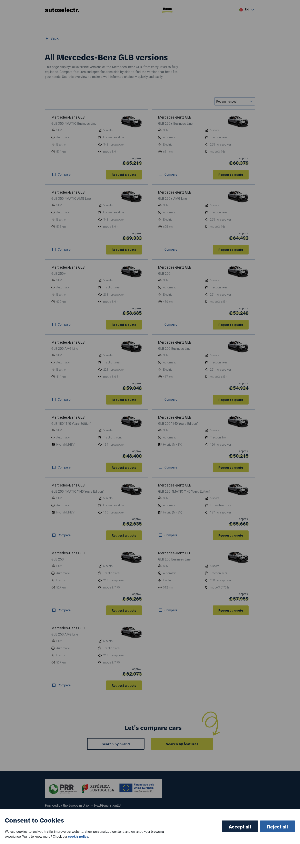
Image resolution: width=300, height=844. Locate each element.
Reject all (277, 826)
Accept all (240, 826)
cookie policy (78, 836)
